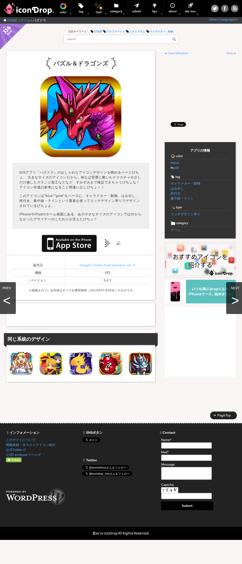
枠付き (176, 193)
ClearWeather (178, 53)
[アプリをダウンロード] (69, 243)
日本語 (98, 31)
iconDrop (29, 8)
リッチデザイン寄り (185, 214)
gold (175, 168)
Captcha (167, 485)
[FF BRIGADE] (80, 363)
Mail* (165, 452)
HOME (12, 20)
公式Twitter (14, 450)
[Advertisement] (81, 314)
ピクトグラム (137, 31)
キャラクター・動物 (161, 31)
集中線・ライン (182, 198)
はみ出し (177, 188)
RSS (234, 8)
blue (175, 163)
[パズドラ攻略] (140, 363)
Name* (166, 440)
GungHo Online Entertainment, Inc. (106, 265)
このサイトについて (21, 440)
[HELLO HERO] (51, 363)
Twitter (215, 8)
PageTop (224, 415)
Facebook (225, 8)
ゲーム (25, 20)
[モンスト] (110, 363)
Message (168, 464)
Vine (229, 53)
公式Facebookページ (21, 455)
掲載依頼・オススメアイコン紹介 (31, 445)
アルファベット (116, 31)
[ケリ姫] (21, 363)
